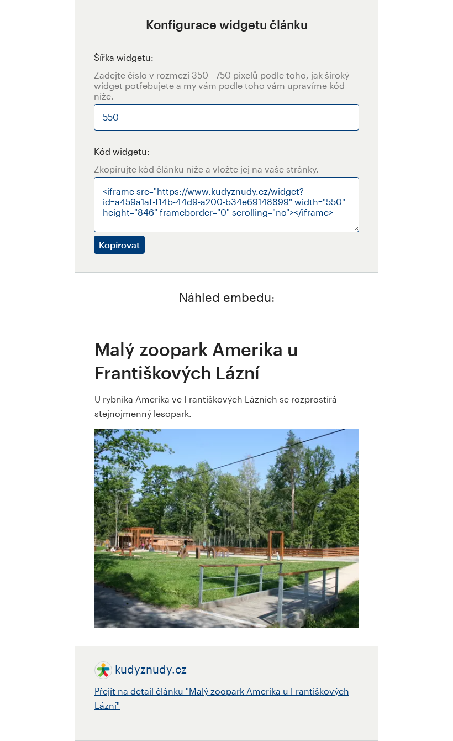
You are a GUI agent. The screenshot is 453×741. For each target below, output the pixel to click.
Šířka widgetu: (124, 57)
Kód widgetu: (122, 151)
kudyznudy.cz (151, 669)
